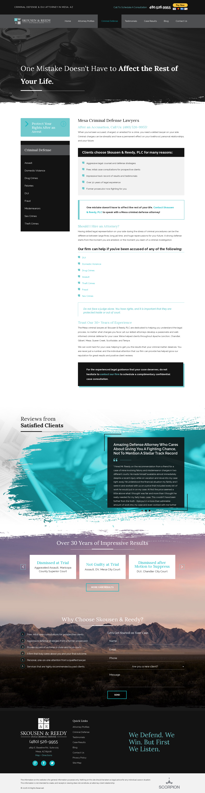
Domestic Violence (91, 264)
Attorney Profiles (81, 727)
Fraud (85, 289)
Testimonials (79, 737)
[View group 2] (146, 510)
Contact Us (78, 752)
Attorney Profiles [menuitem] (86, 21)
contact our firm (110, 374)
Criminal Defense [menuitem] (109, 21)
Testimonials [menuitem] (131, 21)
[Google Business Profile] (35, 763)
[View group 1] (142, 510)
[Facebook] (43, 763)
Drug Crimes (88, 270)
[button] (23, 567)
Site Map (77, 763)
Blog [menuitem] (166, 21)
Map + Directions (43, 755)
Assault (86, 277)
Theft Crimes (88, 283)
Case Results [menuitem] (150, 21)
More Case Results (102, 587)
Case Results (79, 742)
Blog (75, 747)
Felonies (29, 185)
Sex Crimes (87, 296)
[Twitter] (52, 763)
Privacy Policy (79, 757)
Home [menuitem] (68, 21)
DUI (84, 257)
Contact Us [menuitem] (181, 21)
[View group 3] (149, 510)
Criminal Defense (81, 732)
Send (117, 695)
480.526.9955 (160, 7)
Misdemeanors (32, 208)
